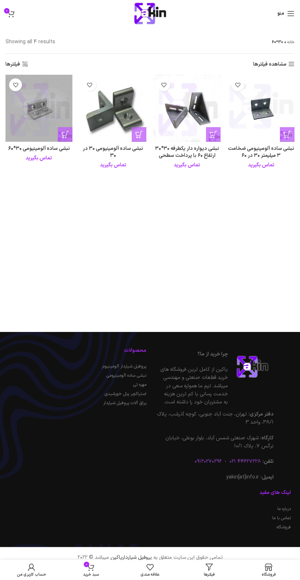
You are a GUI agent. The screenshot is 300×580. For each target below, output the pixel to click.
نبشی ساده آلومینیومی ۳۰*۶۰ (39, 148)
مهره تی (139, 384)
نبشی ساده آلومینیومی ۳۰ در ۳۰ (113, 152)
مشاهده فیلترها (269, 64)
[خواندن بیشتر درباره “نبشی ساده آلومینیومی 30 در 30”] (139, 134)
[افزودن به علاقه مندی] (238, 84)
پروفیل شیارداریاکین (131, 557)
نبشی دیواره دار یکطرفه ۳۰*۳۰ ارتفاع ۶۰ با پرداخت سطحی (187, 152)
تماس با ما (281, 518)
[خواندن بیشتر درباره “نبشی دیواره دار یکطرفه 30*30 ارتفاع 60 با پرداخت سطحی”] (213, 134)
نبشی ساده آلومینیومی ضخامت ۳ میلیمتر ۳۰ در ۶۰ (261, 152)
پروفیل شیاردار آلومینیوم (124, 366)
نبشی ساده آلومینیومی (126, 375)
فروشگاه (284, 527)
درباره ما (284, 509)
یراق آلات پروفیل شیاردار (124, 403)
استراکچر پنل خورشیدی (125, 394)
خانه (291, 42)
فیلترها (12, 64)
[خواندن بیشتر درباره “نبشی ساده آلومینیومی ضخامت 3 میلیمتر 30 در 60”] (287, 134)
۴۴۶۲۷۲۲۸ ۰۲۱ (244, 461)
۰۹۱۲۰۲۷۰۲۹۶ (208, 461)
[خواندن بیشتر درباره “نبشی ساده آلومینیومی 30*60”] (65, 134)
